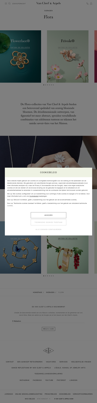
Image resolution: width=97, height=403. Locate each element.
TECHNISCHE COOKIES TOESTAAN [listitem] (48, 222)
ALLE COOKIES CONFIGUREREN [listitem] (49, 229)
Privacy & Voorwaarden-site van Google (48, 185)
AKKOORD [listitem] (48, 215)
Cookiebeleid (34, 196)
